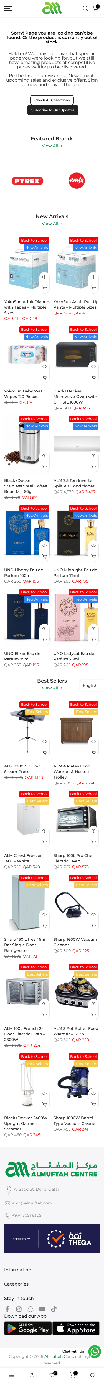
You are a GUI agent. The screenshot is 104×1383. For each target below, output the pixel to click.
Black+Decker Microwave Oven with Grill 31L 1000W (75, 397)
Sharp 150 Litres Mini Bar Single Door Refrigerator (24, 945)
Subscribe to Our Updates (52, 110)
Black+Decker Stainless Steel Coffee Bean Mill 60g (25, 486)
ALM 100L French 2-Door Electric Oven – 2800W (24, 1034)
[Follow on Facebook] (7, 1309)
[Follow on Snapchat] (30, 1309)
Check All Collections (52, 100)
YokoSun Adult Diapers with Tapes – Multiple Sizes (27, 307)
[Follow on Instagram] (19, 1309)
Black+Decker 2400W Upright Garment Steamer (25, 1123)
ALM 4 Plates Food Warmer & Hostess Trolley (72, 772)
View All (50, 145)
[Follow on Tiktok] (54, 1309)
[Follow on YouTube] (42, 1309)
